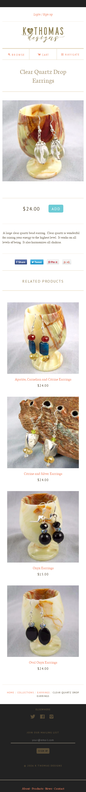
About (26, 788)
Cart (43, 54)
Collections (25, 692)
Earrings (43, 692)
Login (37, 14)
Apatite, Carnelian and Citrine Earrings (43, 379)
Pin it (54, 262)
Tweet (38, 262)
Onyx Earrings (43, 567)
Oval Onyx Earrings (43, 662)
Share (21, 262)
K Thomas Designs (48, 765)
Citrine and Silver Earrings (43, 473)
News (48, 788)
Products (37, 788)
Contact (59, 788)
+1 (68, 262)
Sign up (48, 14)
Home (10, 692)
